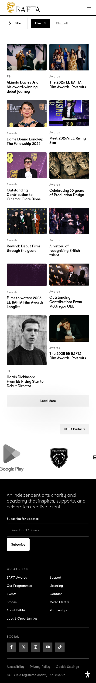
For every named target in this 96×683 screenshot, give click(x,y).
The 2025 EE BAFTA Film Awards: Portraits (69, 321)
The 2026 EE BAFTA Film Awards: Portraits (69, 50)
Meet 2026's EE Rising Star (67, 105)
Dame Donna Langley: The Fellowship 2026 (25, 105)
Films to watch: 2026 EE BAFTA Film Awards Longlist (25, 272)
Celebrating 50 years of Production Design (68, 158)
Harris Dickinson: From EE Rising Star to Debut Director (26, 323)
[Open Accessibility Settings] (87, 674)
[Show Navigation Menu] (88, 7)
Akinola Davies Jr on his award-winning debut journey (26, 52)
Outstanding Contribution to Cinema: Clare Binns (24, 160)
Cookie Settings (67, 666)
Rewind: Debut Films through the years (24, 213)
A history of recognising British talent (69, 213)
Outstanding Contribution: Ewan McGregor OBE (65, 272)
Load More (48, 401)
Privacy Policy (40, 666)
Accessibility (15, 666)
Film (38, 23)
